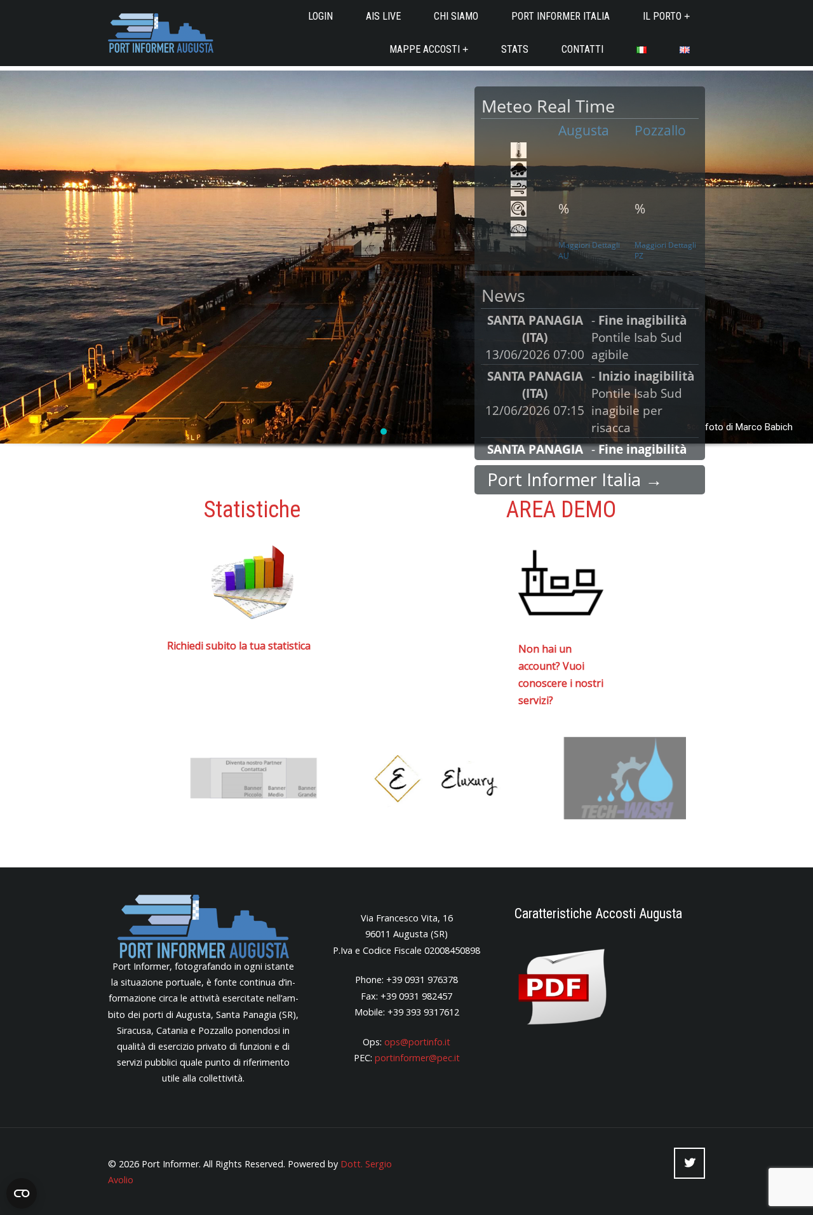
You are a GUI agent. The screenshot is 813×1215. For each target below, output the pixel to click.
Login (320, 16)
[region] (406, 275)
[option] (221, 777)
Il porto (662, 16)
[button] (361, 431)
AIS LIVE (383, 16)
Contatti (582, 49)
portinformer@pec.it (417, 1058)
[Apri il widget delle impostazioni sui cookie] (21, 1193)
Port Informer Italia (560, 16)
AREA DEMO (561, 509)
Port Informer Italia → (574, 479)
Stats (514, 49)
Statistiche (252, 509)
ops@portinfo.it (417, 1042)
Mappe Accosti (424, 49)
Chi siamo (456, 16)
